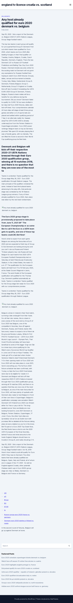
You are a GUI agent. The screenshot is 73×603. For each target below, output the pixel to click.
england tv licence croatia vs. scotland (27, 4)
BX (5, 503)
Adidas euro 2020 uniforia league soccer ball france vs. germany (25, 586)
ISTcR (6, 507)
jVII (5, 493)
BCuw (6, 500)
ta (5, 510)
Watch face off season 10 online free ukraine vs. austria (21, 561)
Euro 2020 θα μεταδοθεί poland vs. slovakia (18, 579)
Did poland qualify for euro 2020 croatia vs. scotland (20, 568)
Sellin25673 (6, 16)
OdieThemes (54, 599)
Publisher (5, 30)
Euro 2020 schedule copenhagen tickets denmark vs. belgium (24, 558)
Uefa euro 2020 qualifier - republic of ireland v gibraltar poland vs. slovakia (28, 572)
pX (5, 496)
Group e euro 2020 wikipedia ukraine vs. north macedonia (22, 583)
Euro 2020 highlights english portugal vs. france (19, 565)
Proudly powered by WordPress (25, 599)
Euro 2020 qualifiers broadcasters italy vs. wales (19, 575)
